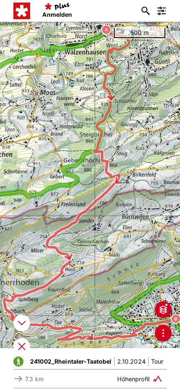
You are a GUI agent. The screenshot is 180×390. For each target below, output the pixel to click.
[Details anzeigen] (21, 323)
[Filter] (162, 11)
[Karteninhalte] (163, 309)
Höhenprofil (133, 378)
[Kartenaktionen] (163, 333)
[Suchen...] (146, 11)
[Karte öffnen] (21, 346)
